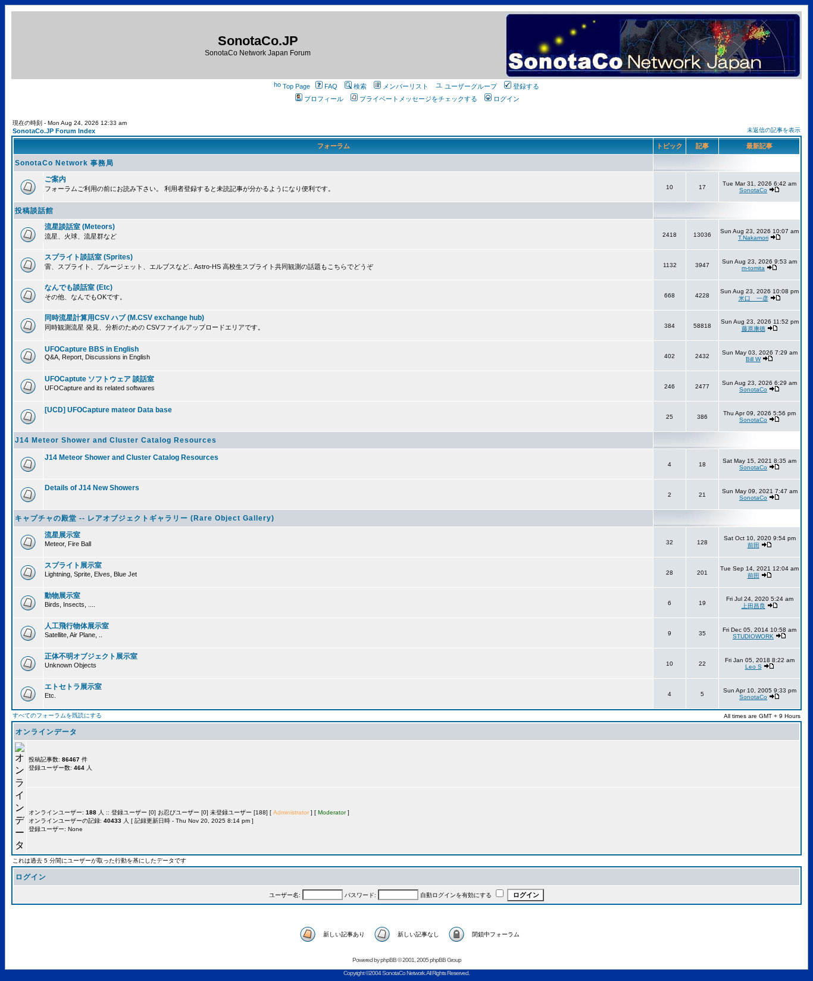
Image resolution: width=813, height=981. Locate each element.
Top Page (296, 86)
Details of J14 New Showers (92, 488)
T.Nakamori (753, 237)
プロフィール (323, 98)
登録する (526, 86)
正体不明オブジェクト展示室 (91, 656)
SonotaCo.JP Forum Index (53, 130)
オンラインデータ (46, 732)
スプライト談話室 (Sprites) (89, 257)
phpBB (388, 960)
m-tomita (753, 268)
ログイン (506, 98)
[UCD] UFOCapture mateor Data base (108, 410)
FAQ (330, 86)
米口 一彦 (753, 298)
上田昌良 (753, 606)
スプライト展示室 (73, 565)
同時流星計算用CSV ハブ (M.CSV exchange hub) (124, 318)
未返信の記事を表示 (774, 130)
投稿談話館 (34, 210)
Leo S (753, 666)
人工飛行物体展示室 (77, 626)
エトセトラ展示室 (73, 686)
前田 (753, 545)
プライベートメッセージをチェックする (418, 98)
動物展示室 (62, 595)
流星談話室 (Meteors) (80, 226)
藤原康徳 (753, 328)
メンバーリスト (406, 86)
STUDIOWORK (753, 636)
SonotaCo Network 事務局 (64, 163)
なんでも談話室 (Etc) (78, 287)
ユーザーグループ (471, 86)
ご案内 (55, 179)
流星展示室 (62, 535)
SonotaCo (753, 190)
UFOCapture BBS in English (92, 349)
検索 (360, 86)
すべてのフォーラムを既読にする (57, 715)
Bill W (753, 359)
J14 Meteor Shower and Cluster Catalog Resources (116, 440)
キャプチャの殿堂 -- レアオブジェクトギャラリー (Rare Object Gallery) (144, 518)
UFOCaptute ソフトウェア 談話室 (99, 379)
